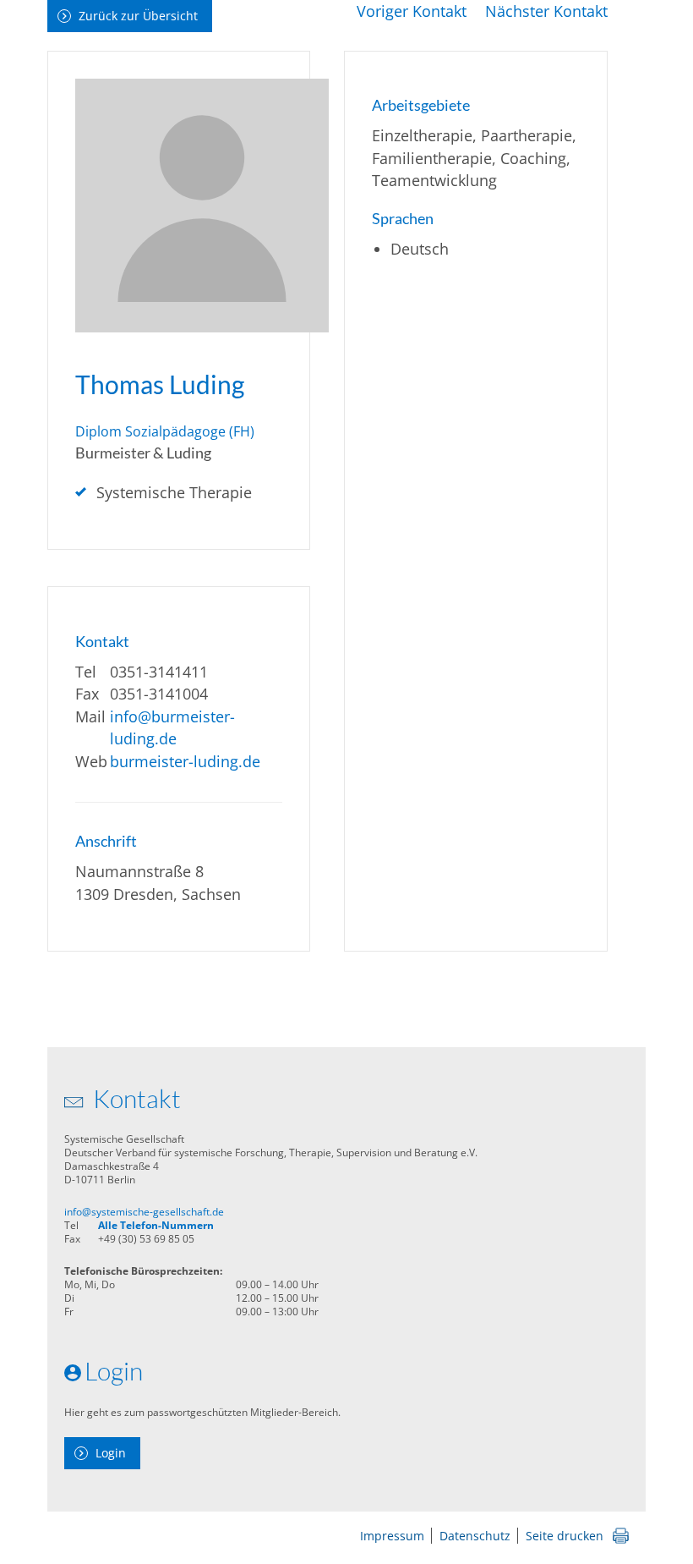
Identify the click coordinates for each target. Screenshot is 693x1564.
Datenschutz (474, 1536)
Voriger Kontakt (412, 11)
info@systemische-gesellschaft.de (144, 1212)
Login (110, 1453)
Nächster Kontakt (546, 11)
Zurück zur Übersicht (138, 16)
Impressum (392, 1536)
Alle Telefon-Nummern (156, 1225)
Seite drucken (564, 1536)
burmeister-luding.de (185, 761)
